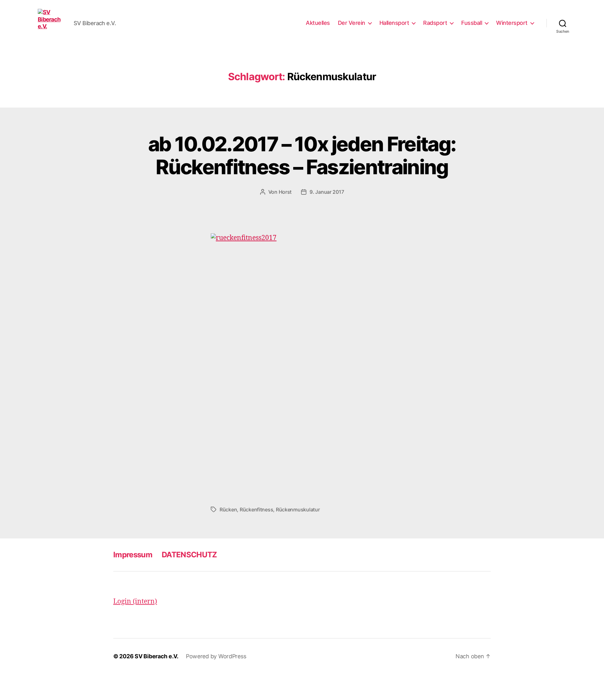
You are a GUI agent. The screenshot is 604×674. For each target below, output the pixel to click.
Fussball (471, 22)
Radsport (435, 22)
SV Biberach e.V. (156, 656)
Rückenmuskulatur (298, 509)
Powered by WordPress (216, 656)
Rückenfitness (256, 509)
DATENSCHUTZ (189, 554)
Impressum (132, 554)
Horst (285, 192)
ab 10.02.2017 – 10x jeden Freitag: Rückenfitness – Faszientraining (302, 155)
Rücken (228, 509)
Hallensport (394, 22)
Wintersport (512, 22)
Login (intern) (135, 601)
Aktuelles (318, 22)
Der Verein (351, 22)
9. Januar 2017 (327, 192)
